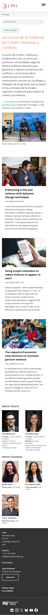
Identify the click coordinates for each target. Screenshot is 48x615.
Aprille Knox (7, 484)
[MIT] (24, 603)
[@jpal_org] (16, 610)
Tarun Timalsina (9, 518)
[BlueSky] (26, 610)
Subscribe (10, 577)
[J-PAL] (10, 6)
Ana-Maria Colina (32, 484)
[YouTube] (31, 610)
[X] (21, 610)
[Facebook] (36, 610)
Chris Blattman (11, 101)
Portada (5, 14)
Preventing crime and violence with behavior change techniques (19, 193)
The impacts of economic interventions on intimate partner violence (22, 356)
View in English (10, 30)
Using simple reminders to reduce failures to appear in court (22, 274)
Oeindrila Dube (9, 104)
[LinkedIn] (12, 610)
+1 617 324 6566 (8, 553)
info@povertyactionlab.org (12, 556)
